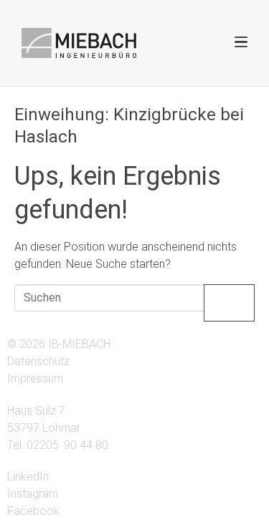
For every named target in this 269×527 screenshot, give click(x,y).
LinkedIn (28, 476)
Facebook (33, 511)
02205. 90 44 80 (67, 445)
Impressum (35, 378)
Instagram (32, 494)
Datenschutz (38, 361)
